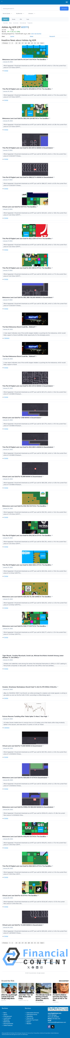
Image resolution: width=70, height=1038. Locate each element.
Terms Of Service (51, 962)
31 (35, 43)
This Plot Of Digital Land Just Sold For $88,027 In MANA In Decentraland (28, 177)
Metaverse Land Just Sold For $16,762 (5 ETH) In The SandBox (25, 506)
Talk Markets (6, 338)
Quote (12, 36)
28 (25, 43)
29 (28, 43)
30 (32, 43)
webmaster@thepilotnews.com (57, 1022)
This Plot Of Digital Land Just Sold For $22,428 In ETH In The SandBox (27, 238)
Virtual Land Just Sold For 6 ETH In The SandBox (20, 207)
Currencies (15, 23)
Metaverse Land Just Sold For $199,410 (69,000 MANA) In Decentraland (28, 807)
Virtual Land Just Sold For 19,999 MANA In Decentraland (23, 476)
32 (38, 43)
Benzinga (6, 70)
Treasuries (30, 23)
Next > (42, 43)
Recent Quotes (6, 13)
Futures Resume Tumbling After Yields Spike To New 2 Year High (25, 716)
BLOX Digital (25, 1034)
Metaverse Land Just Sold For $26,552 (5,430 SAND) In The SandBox (27, 597)
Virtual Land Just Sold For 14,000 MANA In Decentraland (23, 925)
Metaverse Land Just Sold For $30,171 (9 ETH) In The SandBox (25, 626)
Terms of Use (30, 1033)
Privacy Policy (40, 962)
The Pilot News (12, 1033)
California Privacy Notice (45, 1033)
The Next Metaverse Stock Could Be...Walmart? (19, 327)
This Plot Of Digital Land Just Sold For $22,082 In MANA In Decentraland (28, 447)
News (10, 23)
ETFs (21, 19)
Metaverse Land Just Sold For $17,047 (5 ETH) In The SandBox (25, 59)
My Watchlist (19, 13)
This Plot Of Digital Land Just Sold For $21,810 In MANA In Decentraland (28, 148)
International (23, 23)
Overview (5, 23)
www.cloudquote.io (48, 958)
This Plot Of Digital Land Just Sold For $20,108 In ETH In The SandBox (27, 565)
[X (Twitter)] (28, 968)
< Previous (5, 43)
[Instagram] (41, 968)
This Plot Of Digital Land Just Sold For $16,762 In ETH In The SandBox (27, 535)
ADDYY (24, 27)
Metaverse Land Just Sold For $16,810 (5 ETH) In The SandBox (25, 836)
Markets (5, 19)
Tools (28, 19)
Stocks (13, 19)
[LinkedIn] (37, 968)
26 (19, 43)
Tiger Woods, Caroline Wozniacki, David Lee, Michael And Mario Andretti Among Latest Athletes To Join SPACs (32, 656)
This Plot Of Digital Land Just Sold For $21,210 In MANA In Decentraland (28, 386)
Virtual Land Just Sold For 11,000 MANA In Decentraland (23, 746)
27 (22, 43)
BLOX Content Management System (13, 1034)
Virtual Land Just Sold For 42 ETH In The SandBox (20, 895)
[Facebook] (33, 968)
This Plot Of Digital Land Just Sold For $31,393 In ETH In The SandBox (27, 268)
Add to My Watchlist (36, 34)
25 (16, 43)
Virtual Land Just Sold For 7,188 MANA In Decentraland (22, 418)
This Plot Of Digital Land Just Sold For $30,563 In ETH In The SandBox (27, 866)
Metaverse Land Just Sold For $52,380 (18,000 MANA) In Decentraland (28, 297)
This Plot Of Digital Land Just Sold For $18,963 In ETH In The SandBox (27, 89)
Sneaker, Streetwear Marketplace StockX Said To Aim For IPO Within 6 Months (30, 687)
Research (52, 36)
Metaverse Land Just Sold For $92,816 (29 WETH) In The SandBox (26, 118)
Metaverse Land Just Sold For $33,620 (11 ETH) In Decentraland (25, 777)
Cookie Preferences (55, 1033)
